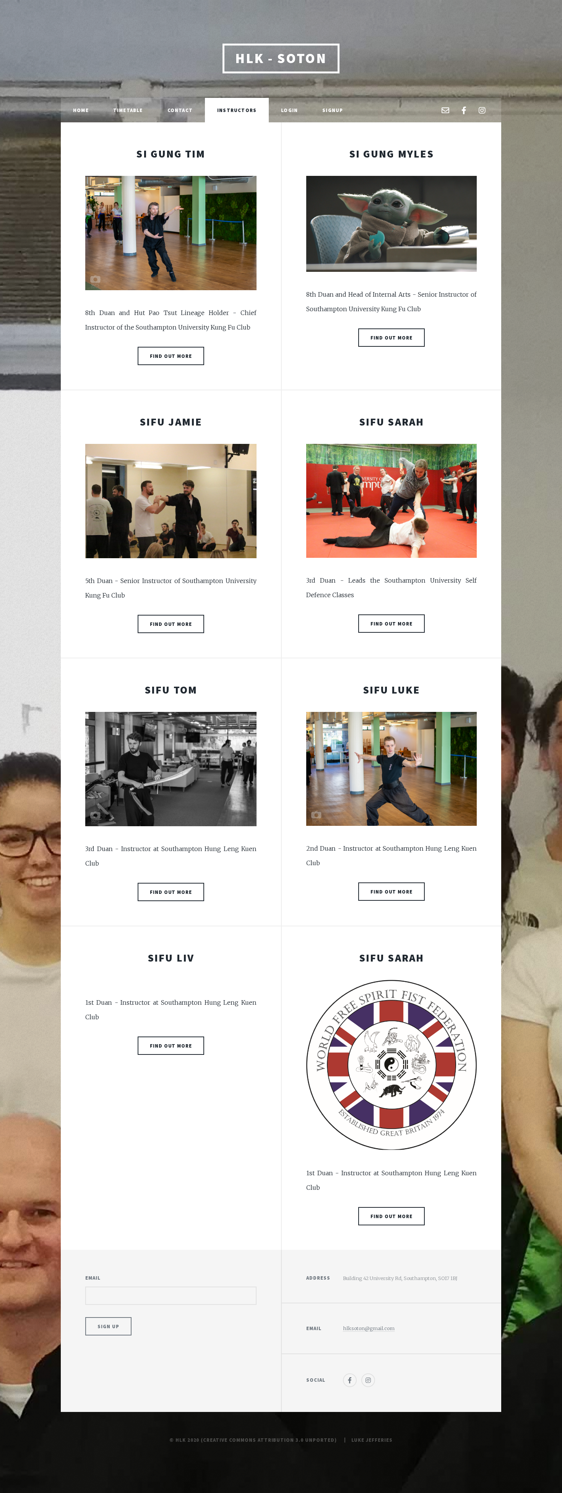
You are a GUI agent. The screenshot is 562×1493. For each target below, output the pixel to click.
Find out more (171, 356)
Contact (180, 110)
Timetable (128, 110)
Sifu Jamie (171, 422)
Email (93, 1278)
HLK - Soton (281, 58)
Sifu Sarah (391, 422)
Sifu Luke (392, 690)
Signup (332, 110)
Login (289, 110)
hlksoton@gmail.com (369, 1328)
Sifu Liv (171, 958)
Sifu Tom (171, 690)
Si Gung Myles (391, 154)
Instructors (237, 110)
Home (81, 110)
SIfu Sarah (391, 958)
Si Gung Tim (170, 154)
